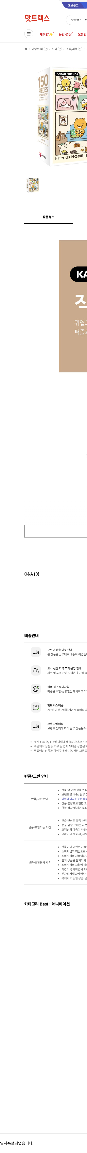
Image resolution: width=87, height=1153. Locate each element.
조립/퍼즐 (71, 49)
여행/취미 (37, 49)
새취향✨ (46, 34)
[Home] (26, 48)
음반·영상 (65, 34)
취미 (54, 49)
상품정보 (48, 216)
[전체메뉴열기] (28, 33)
